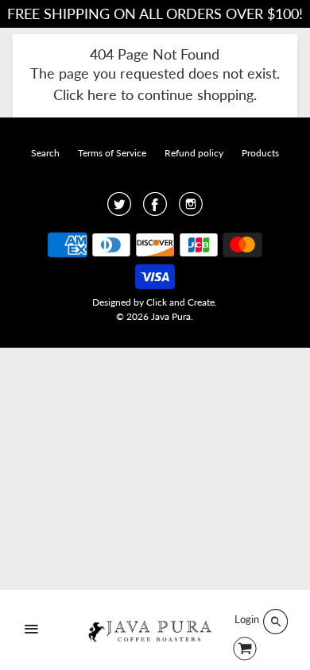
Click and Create (180, 302)
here (102, 94)
